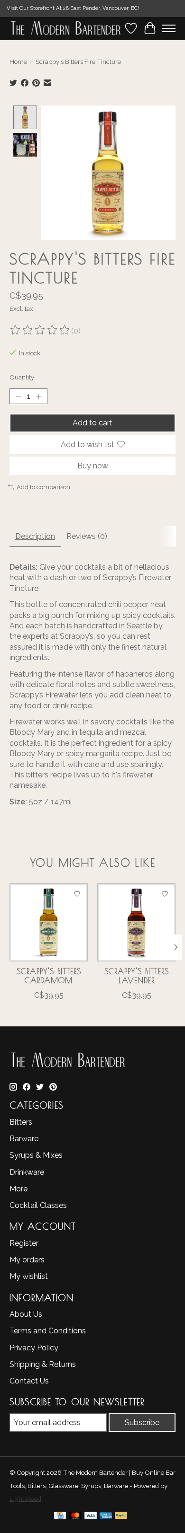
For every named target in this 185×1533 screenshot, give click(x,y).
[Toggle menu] (168, 28)
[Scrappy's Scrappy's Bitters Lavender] (136, 922)
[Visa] (90, 1517)
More (18, 1188)
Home (18, 61)
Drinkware (26, 1172)
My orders (27, 1259)
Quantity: (22, 377)
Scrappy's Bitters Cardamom (49, 976)
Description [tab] (35, 536)
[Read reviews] (40, 331)
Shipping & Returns (42, 1364)
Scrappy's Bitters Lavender (136, 976)
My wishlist (28, 1276)
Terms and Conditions (47, 1330)
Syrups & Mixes (36, 1155)
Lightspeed (25, 1498)
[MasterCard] (75, 1517)
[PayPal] (121, 1517)
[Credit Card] (60, 1517)
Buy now (92, 465)
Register (23, 1243)
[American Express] (106, 1517)
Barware (23, 1138)
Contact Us (29, 1380)
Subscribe (142, 1422)
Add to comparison (43, 487)
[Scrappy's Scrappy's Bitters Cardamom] (48, 922)
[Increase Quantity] (38, 396)
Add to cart (92, 422)
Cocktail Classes (38, 1205)
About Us (25, 1314)
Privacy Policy (33, 1347)
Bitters (20, 1122)
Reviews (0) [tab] (86, 536)
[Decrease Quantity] (18, 396)
